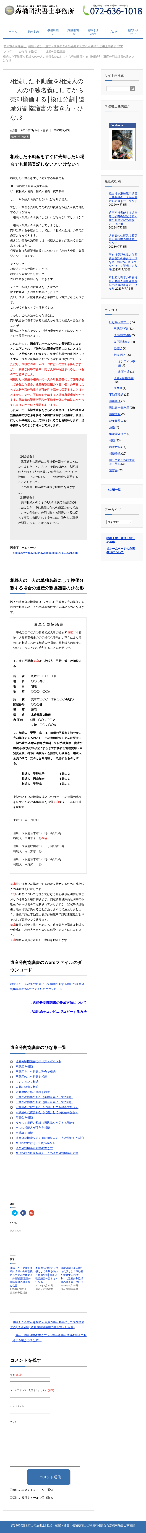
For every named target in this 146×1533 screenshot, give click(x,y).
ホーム (13, 31)
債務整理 (115, 401)
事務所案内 (53, 32)
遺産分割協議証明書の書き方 (34, 1148)
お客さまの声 (93, 32)
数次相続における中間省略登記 (36, 1143)
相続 (112, 440)
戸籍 (112, 427)
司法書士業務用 (119, 407)
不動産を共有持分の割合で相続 (36, 1071)
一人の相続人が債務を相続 (33, 1127)
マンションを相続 (27, 1081)
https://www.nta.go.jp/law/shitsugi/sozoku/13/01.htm (45, 552)
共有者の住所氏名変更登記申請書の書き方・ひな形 (123, 239)
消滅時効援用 (117, 433)
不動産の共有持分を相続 (31, 1076)
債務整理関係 (122, 335)
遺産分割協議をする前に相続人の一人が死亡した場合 (50, 1137)
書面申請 (123, 371)
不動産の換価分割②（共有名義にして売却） (44, 1102)
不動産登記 (121, 328)
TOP (65, 46)
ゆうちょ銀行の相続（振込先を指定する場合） (45, 1122)
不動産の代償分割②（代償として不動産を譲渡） (47, 1112)
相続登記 (119, 354)
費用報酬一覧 (73, 32)
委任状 (118, 348)
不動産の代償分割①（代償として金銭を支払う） (47, 1107)
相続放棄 (115, 447)
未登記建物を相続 (27, 1086)
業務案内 (33, 31)
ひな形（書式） (119, 322)
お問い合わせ (133, 32)
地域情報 (115, 414)
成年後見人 (116, 420)
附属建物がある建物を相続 (33, 1092)
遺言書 (118, 388)
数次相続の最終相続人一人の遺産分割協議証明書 (47, 1153)
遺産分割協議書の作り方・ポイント (38, 1061)
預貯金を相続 (24, 1117)
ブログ (113, 31)
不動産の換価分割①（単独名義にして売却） (44, 1097)
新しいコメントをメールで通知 (33, 1489)
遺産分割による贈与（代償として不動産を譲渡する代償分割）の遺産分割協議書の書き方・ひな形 (72, 1274)
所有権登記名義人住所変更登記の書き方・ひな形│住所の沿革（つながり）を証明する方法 (123, 262)
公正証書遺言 (122, 341)
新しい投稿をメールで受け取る (33, 1497)
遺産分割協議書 (20, 136)
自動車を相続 (24, 1132)
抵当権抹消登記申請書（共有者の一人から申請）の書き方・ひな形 (123, 197)
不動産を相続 (24, 1066)
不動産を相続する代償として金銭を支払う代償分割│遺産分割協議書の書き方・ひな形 (46, 1274)
